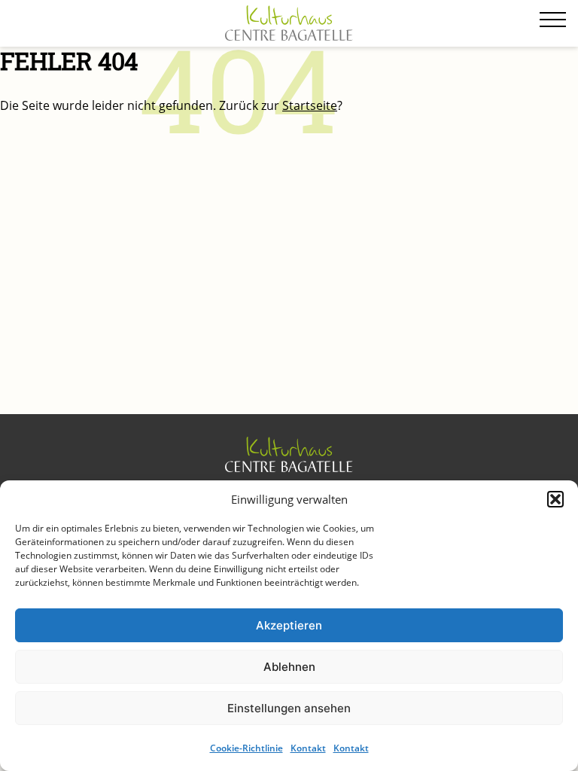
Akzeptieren (289, 625)
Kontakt (308, 748)
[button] (555, 499)
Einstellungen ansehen (289, 708)
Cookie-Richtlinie (246, 748)
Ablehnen (289, 667)
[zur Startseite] (289, 24)
